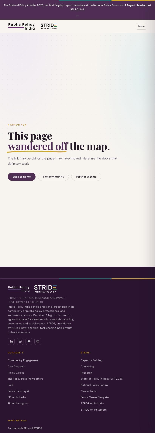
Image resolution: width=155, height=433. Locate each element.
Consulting (87, 366)
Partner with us (86, 176)
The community (53, 176)
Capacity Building (91, 360)
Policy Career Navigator (95, 397)
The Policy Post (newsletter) (25, 378)
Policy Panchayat (18, 391)
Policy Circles (16, 372)
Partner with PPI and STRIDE (25, 428)
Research (86, 372)
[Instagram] (20, 341)
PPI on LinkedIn (17, 397)
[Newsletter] (37, 341)
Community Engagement (23, 360)
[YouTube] (29, 341)
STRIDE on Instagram (94, 409)
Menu (141, 26)
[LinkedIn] (11, 341)
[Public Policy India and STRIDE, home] (32, 26)
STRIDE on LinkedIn (92, 403)
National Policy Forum (94, 385)
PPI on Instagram (18, 403)
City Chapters (16, 366)
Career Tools (88, 391)
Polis (10, 385)
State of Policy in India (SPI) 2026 (102, 378)
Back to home (21, 176)
